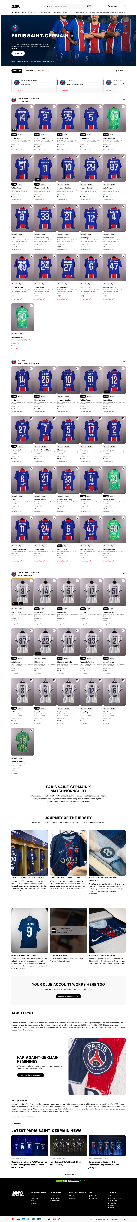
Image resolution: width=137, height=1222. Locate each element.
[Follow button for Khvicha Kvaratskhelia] (54, 418)
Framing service (55, 1198)
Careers (33, 1203)
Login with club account (68, 996)
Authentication (55, 1200)
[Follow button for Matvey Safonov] (123, 106)
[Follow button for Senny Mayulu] (54, 256)
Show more (16, 1123)
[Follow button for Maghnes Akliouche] (54, 156)
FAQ (70, 1196)
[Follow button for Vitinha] (100, 418)
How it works (54, 1196)
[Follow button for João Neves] (123, 156)
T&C (91, 1219)
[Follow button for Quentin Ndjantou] (123, 256)
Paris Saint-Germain (49, 61)
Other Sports (57, 12)
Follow (19, 53)
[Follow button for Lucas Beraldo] (123, 206)
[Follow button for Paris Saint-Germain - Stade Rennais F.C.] (124, 574)
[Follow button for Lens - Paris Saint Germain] (124, 362)
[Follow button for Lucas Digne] (100, 206)
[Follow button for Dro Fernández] (77, 256)
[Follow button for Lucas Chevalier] (31, 305)
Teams (65, 12)
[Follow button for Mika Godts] (54, 630)
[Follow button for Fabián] (31, 206)
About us (33, 1196)
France (26, 61)
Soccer (40, 12)
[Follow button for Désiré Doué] (31, 106)
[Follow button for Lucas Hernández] (77, 206)
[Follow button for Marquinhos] (100, 106)
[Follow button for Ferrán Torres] (31, 580)
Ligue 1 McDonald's (35, 61)
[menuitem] (112, 6)
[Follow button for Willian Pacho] (31, 156)
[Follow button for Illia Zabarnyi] (100, 256)
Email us (72, 1198)
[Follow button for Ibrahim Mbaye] (31, 256)
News (32, 1200)
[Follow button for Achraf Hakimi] (54, 106)
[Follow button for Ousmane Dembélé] (77, 156)
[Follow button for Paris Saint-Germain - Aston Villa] (124, 100)
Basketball (47, 12)
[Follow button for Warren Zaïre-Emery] (54, 206)
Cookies (105, 1219)
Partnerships (35, 1198)
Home (13, 61)
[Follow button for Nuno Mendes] (77, 106)
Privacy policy (98, 1219)
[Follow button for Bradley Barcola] (100, 156)
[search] (68, 6)
